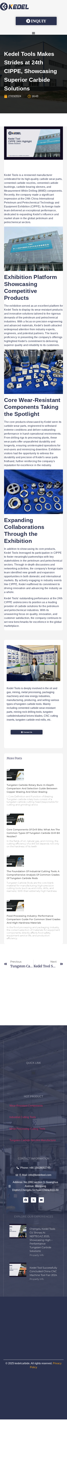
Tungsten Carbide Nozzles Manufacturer (32, 1140)
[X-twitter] (33, 1200)
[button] (33, 1073)
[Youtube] (41, 1200)
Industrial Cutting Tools (22, 1117)
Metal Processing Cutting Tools (27, 1128)
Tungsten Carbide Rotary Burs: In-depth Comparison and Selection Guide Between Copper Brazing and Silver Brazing (32, 788)
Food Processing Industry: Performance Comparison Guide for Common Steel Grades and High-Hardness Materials (33, 919)
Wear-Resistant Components (26, 1105)
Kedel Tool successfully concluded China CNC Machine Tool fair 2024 (43, 1271)
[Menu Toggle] (33, 33)
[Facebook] (25, 1200)
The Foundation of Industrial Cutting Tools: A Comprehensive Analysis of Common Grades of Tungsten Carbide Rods (33, 875)
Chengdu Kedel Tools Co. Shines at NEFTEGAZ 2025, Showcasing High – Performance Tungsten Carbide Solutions (42, 1240)
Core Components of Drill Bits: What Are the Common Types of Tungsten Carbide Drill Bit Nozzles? (33, 833)
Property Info (37, 1255)
